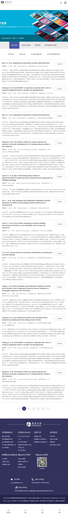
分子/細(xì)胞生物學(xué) (9, 444)
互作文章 (11, 54)
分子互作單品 (22, 450)
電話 (25, 512)
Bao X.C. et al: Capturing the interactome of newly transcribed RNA (25, 63)
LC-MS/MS (14, 501)
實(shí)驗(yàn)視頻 (51, 45)
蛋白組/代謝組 (6, 436)
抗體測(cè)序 (37, 436)
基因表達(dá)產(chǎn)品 (24, 444)
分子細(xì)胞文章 (36, 54)
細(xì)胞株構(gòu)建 (7, 442)
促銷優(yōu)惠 (6, 464)
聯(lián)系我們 (22, 467)
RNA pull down (46, 498)
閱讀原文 (59, 64)
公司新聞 (4, 458)
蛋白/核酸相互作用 (7, 439)
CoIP (8, 501)
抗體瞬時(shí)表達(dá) (40, 439)
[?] (65, 3)
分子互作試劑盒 (22, 442)
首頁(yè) (14, 38)
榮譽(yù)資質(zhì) (23, 461)
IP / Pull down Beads (24, 436)
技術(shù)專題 (26, 45)
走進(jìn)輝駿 (21, 458)
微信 (42, 512)
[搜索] (60, 2)
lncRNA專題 (5, 447)
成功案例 (21, 38)
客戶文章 (14, 45)
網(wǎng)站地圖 (60, 501)
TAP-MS (19, 501)
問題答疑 (38, 45)
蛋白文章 (22, 54)
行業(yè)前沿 (5, 461)
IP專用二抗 (21, 447)
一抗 (19, 439)
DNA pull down (55, 498)
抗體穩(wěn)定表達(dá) (40, 442)
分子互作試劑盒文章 (53, 54)
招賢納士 (20, 464)
